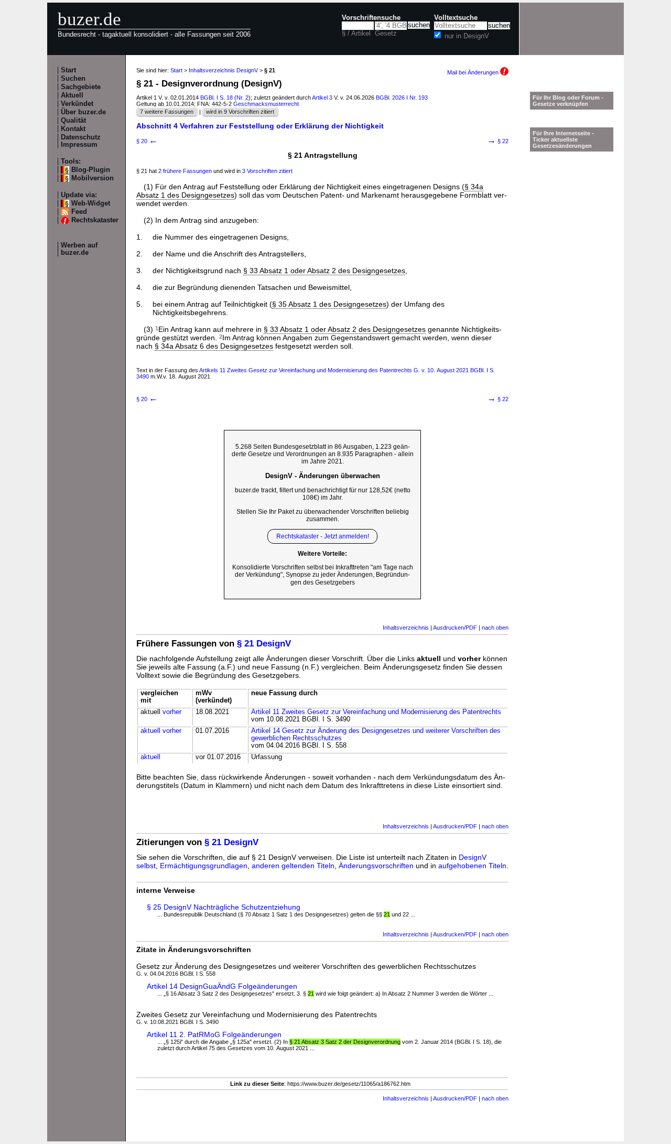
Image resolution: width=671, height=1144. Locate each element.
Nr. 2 (242, 97)
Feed (79, 211)
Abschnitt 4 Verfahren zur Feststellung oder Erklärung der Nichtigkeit (260, 126)
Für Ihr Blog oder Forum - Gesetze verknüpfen (568, 100)
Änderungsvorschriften (376, 865)
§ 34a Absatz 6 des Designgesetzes (214, 346)
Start (68, 70)
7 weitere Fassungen (166, 112)
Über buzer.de (83, 112)
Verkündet (77, 103)
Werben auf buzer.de (79, 249)
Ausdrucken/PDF (455, 627)
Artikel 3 (322, 97)
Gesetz (386, 33)
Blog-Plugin (90, 170)
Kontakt (73, 129)
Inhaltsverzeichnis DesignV (223, 70)
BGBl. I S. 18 (216, 97)
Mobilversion (92, 178)
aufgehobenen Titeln (472, 865)
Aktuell (72, 95)
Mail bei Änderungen (473, 72)
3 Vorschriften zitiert (267, 171)
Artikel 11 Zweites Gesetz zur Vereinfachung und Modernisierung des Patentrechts (376, 712)
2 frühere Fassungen (185, 171)
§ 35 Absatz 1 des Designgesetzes (329, 304)
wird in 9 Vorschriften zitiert (240, 112)
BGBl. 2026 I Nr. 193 (402, 97)
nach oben (495, 627)
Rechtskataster (94, 220)
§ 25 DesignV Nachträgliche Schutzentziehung (223, 907)
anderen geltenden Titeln (293, 865)
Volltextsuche (456, 17)
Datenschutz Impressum (81, 141)
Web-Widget (90, 203)
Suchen (73, 78)
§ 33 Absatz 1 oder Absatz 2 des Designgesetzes (324, 270)
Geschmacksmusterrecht (266, 104)
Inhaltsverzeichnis (406, 627)
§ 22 (497, 141)
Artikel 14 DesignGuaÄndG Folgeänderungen (222, 986)
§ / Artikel (356, 33)
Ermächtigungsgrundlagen (203, 865)
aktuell (150, 731)
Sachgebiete (81, 87)
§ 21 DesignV (264, 644)
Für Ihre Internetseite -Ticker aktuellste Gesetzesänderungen (563, 139)
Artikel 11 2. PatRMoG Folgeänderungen (214, 1034)
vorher (172, 712)
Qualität (73, 120)
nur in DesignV (467, 36)
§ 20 (147, 141)
